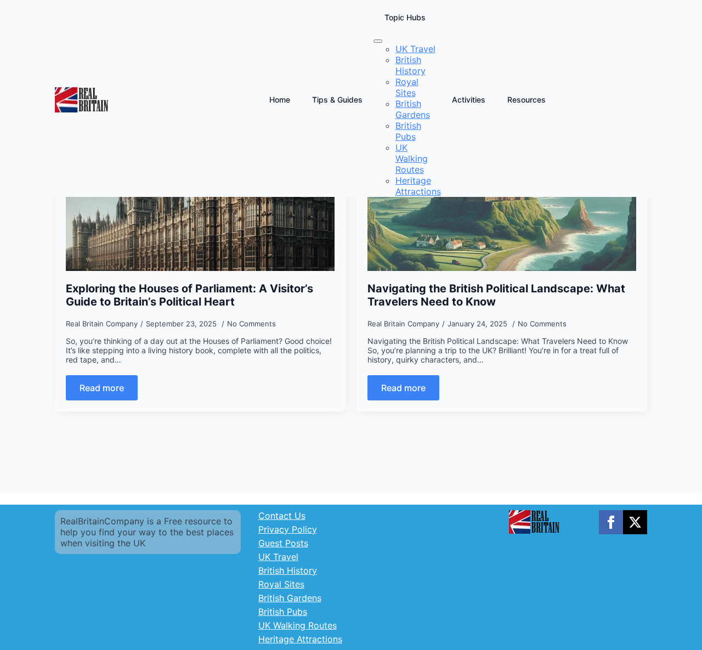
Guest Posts (283, 543)
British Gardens (289, 597)
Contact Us (281, 515)
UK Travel (278, 556)
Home (279, 99)
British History (287, 570)
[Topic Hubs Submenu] (377, 41)
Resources (526, 99)
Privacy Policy (287, 529)
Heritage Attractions (300, 639)
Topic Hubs (405, 17)
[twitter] (635, 522)
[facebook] (611, 522)
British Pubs (282, 611)
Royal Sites (281, 584)
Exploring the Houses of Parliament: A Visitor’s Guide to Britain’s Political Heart (189, 295)
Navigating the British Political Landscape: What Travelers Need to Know (496, 295)
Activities (468, 99)
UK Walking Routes (297, 625)
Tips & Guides (337, 99)
